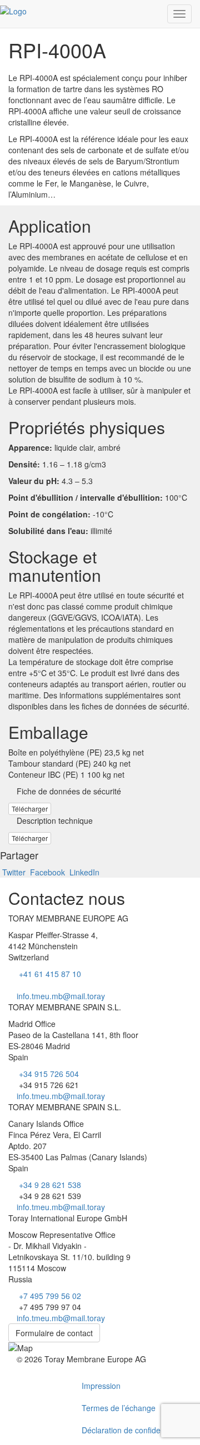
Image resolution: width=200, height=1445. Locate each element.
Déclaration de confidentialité (132, 1430)
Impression (101, 1385)
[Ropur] (13, 7)
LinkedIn (83, 872)
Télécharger (30, 808)
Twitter (14, 872)
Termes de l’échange (119, 1407)
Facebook (47, 872)
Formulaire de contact (54, 1332)
